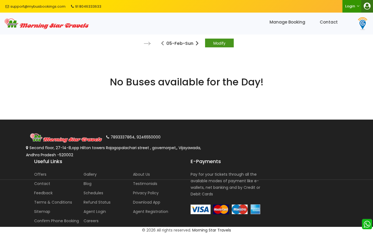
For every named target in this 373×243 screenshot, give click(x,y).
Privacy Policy (146, 193)
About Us (141, 174)
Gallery (90, 174)
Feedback (43, 193)
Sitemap (42, 211)
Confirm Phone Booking (56, 221)
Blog (87, 183)
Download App (146, 202)
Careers (91, 221)
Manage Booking (287, 22)
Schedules (93, 193)
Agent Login (95, 211)
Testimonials (145, 183)
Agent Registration (150, 211)
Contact (329, 22)
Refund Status (97, 202)
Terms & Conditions (53, 202)
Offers (40, 174)
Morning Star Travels (211, 230)
